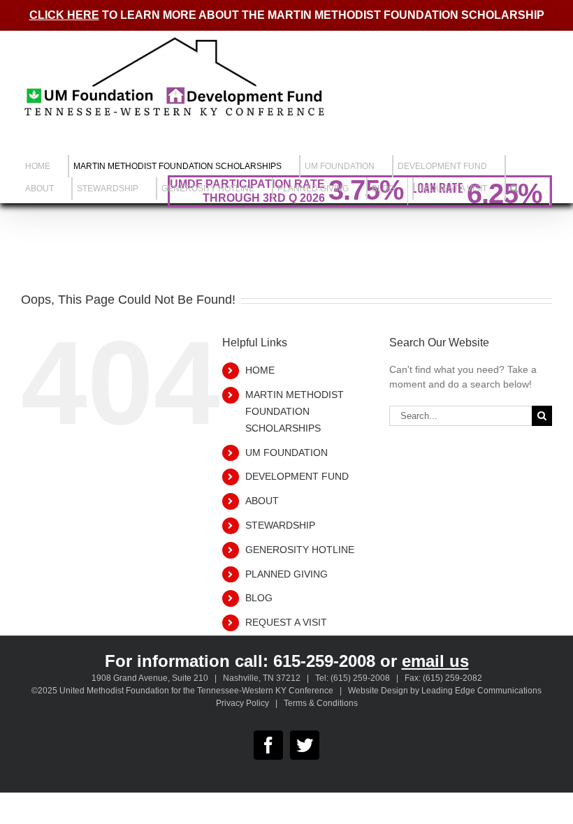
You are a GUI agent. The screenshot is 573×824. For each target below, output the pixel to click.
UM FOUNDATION (286, 452)
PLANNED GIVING (286, 574)
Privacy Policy (242, 703)
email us (435, 661)
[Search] (514, 188)
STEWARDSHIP (280, 525)
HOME (260, 370)
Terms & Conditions (321, 703)
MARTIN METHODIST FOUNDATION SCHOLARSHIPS (294, 411)
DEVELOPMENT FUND (297, 476)
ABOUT (262, 500)
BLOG (259, 597)
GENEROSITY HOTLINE (299, 549)
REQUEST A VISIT (286, 622)
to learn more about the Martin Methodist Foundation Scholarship (286, 15)
